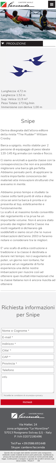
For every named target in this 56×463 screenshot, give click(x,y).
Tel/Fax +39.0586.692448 (28, 443)
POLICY (31, 461)
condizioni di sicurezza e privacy (28, 395)
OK (38, 461)
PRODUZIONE (16, 44)
